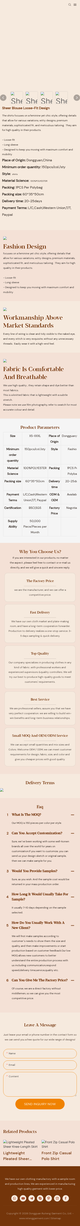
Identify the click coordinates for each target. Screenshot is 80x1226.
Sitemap (56, 1218)
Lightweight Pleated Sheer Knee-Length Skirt (20, 1156)
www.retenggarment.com (34, 1218)
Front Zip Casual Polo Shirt (56, 1155)
